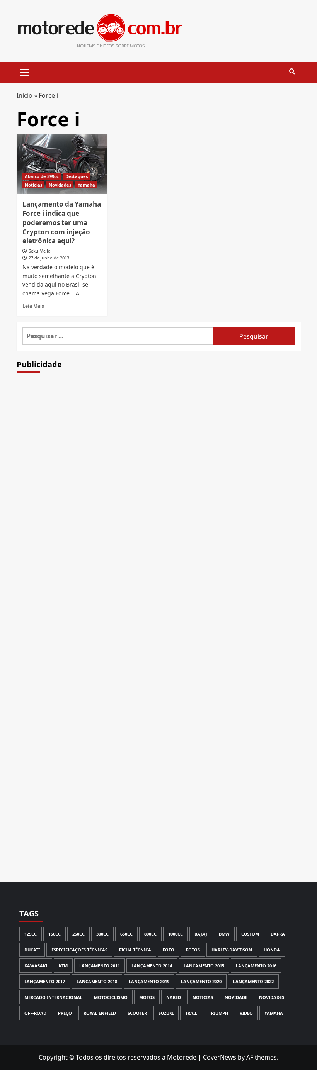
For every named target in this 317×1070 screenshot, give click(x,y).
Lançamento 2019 (149, 981)
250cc (78, 934)
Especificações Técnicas (79, 950)
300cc (102, 934)
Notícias (33, 185)
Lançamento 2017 (44, 981)
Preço (65, 1013)
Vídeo (246, 1013)
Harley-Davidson (231, 950)
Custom (250, 934)
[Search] (292, 71)
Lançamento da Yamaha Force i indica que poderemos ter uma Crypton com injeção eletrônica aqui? (61, 222)
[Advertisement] (158, 513)
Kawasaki (35, 965)
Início (24, 95)
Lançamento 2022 (253, 981)
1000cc (175, 934)
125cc (30, 934)
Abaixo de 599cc (42, 176)
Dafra (278, 934)
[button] (24, 71)
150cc (54, 934)
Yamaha (86, 185)
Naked (173, 997)
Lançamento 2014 (151, 965)
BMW (224, 934)
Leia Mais (33, 306)
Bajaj (200, 934)
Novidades (60, 185)
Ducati (32, 950)
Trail (191, 1013)
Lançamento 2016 (256, 965)
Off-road (35, 1013)
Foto (168, 950)
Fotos (193, 950)
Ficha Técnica (135, 950)
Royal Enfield (100, 1013)
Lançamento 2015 (204, 965)
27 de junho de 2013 (49, 258)
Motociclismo (111, 997)
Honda (272, 950)
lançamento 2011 (99, 965)
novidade (236, 997)
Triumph (218, 1013)
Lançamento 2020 (201, 981)
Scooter (137, 1013)
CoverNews (219, 1057)
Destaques (76, 176)
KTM (63, 965)
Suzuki (166, 1013)
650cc (126, 934)
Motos (147, 997)
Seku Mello (40, 251)
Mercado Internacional (53, 997)
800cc (150, 934)
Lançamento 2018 (97, 981)
